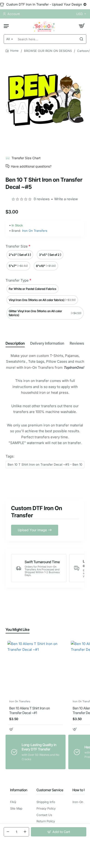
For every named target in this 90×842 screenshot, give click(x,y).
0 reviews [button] (42, 199)
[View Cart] (81, 26)
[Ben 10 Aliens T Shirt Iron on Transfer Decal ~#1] (35, 669)
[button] (58, 831)
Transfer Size (17, 246)
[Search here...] (81, 39)
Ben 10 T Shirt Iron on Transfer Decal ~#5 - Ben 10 (45, 464)
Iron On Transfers (34, 230)
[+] (25, 831)
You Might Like (18, 629)
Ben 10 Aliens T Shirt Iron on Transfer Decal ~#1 (29, 710)
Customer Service (49, 790)
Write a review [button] (66, 199)
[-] (8, 831)
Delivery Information (47, 343)
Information (18, 790)
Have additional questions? (31, 166)
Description (15, 343)
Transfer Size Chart (26, 158)
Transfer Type (17, 280)
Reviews (77, 343)
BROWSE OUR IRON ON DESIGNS (48, 51)
